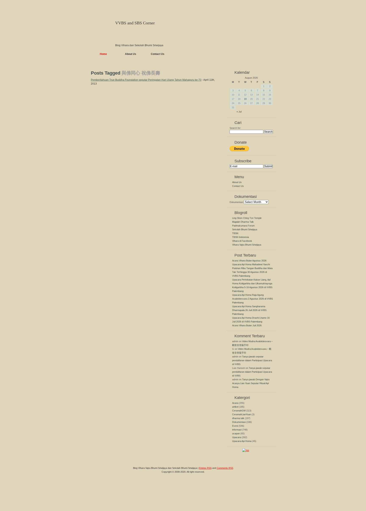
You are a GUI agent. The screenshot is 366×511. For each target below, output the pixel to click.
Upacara (236, 437)
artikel (235, 406)
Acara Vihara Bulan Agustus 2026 (249, 260)
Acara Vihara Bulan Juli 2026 (247, 325)
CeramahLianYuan (241, 414)
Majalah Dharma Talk (243, 222)
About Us (130, 54)
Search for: (235, 128)
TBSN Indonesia (240, 237)
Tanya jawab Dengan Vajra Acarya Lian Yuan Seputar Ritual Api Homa (250, 383)
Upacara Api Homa (241, 441)
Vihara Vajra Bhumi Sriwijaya (246, 244)
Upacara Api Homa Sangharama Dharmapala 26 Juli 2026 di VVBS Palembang (249, 310)
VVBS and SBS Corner (135, 23)
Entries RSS (205, 468)
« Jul (239, 111)
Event (235, 426)
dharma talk (238, 418)
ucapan (236, 433)
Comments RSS (225, 468)
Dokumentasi (236, 202)
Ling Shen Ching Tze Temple (247, 218)
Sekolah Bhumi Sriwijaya (244, 229)
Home (103, 54)
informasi (236, 429)
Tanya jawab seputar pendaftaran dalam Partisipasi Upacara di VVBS (252, 360)
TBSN (235, 233)
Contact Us (157, 54)
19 (245, 99)
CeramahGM (238, 410)
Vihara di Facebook (242, 241)
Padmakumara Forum (243, 225)
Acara (235, 403)
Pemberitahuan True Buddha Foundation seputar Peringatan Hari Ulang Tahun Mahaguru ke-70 (146, 79)
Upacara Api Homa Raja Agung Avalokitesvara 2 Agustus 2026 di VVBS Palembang (252, 299)
